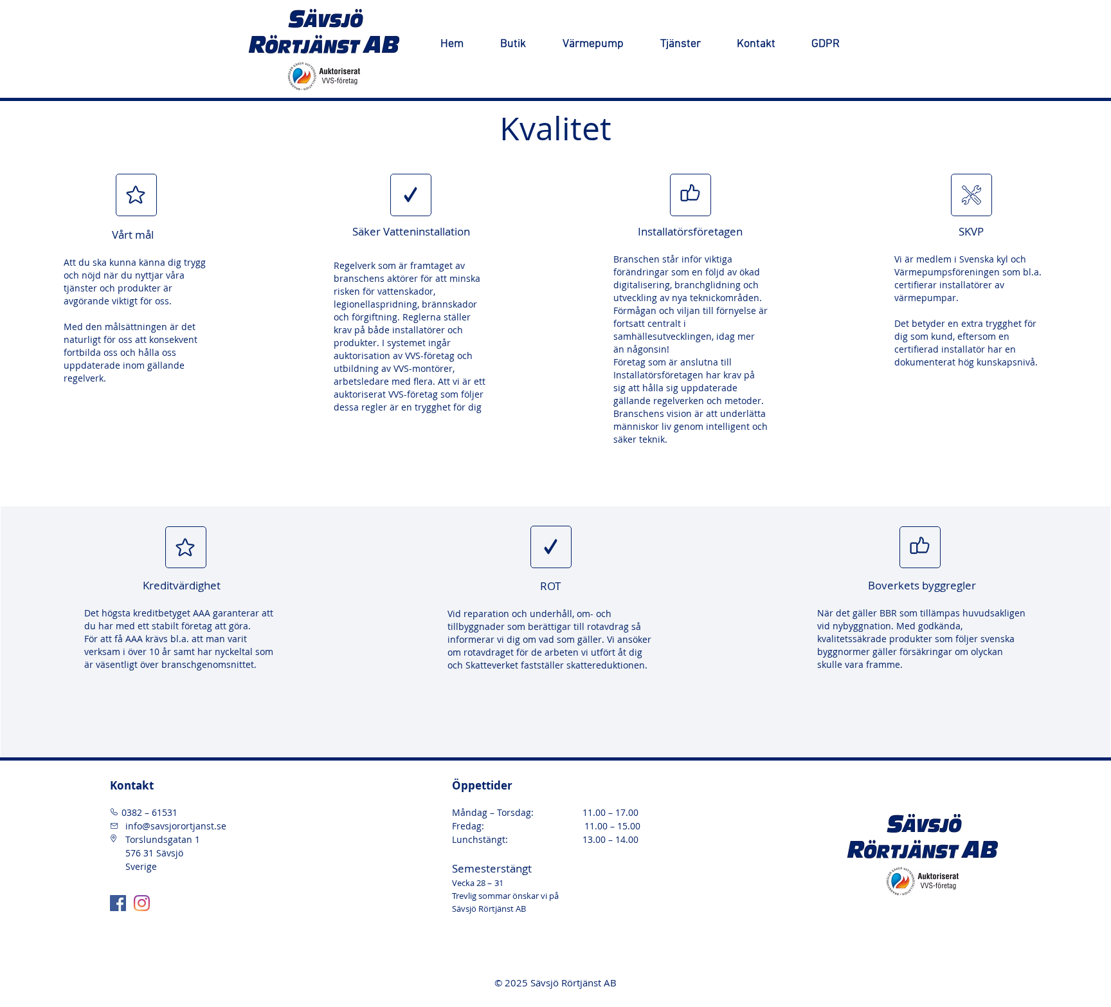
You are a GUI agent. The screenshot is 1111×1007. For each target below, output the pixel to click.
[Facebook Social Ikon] (118, 903)
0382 (133, 812)
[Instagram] (142, 903)
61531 (163, 812)
